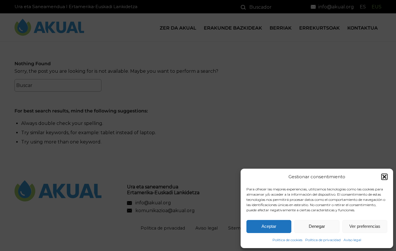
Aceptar (268, 226)
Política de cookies (287, 240)
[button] (384, 177)
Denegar (317, 226)
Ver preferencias (364, 226)
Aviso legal (352, 240)
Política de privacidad (323, 240)
